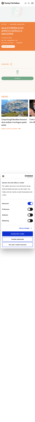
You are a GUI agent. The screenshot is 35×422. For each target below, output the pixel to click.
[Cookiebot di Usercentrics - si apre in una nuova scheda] (25, 176)
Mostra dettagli (24, 228)
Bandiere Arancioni (17, 24)
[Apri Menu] (32, 3)
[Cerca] (29, 3)
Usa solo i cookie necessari (17, 244)
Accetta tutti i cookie (17, 234)
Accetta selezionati (17, 239)
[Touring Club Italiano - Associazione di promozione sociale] (10, 3)
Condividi (5, 64)
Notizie (4, 24)
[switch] (30, 209)
